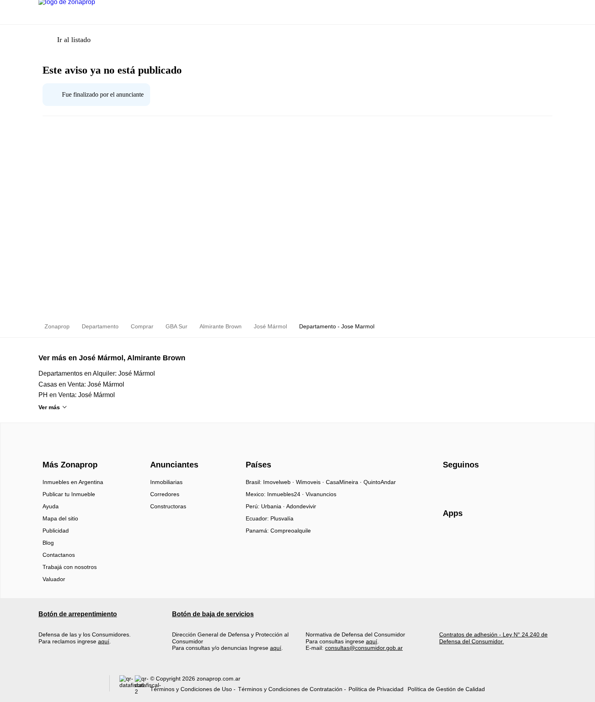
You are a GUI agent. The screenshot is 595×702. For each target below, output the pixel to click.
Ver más (49, 407)
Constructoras (168, 506)
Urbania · (273, 506)
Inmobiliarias (166, 482)
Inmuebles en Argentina (72, 482)
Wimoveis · (311, 482)
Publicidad (55, 530)
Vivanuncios (321, 494)
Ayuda (50, 506)
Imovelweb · (279, 482)
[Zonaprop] (68, 450)
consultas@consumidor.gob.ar (364, 648)
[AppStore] (469, 536)
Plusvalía (281, 518)
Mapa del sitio (60, 518)
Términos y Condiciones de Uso (191, 689)
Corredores (164, 494)
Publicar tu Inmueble (68, 494)
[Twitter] (489, 485)
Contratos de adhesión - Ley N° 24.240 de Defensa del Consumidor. (493, 637)
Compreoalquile (290, 530)
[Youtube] (476, 485)
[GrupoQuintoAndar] (69, 685)
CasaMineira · (344, 482)
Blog (48, 542)
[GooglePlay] (523, 536)
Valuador (53, 579)
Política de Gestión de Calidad (446, 689)
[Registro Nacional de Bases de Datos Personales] (127, 685)
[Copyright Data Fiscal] (142, 685)
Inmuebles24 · (286, 494)
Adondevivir (301, 506)
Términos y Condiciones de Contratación (290, 689)
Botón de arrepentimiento (77, 614)
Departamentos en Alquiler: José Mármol (96, 373)
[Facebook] (449, 485)
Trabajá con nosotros (69, 567)
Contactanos (58, 555)
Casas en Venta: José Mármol (81, 384)
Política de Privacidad (376, 689)
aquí (103, 641)
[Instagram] (463, 485)
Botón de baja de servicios (213, 614)
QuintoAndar (379, 482)
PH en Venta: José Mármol (76, 394)
